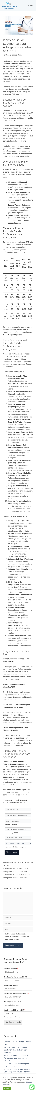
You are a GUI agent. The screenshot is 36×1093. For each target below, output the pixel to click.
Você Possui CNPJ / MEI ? (14, 1010)
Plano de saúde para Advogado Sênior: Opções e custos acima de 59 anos (17, 1071)
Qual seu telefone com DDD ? (16, 977)
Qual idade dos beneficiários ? (16, 993)
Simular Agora (11, 852)
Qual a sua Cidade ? (12, 985)
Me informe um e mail (13, 1002)
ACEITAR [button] (7, 1088)
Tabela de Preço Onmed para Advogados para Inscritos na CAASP (16, 1058)
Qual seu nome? (11, 969)
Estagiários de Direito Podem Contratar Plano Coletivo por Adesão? (15, 1049)
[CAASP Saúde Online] (9, 5)
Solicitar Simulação (13, 1022)
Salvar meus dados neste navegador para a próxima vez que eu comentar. (17, 936)
